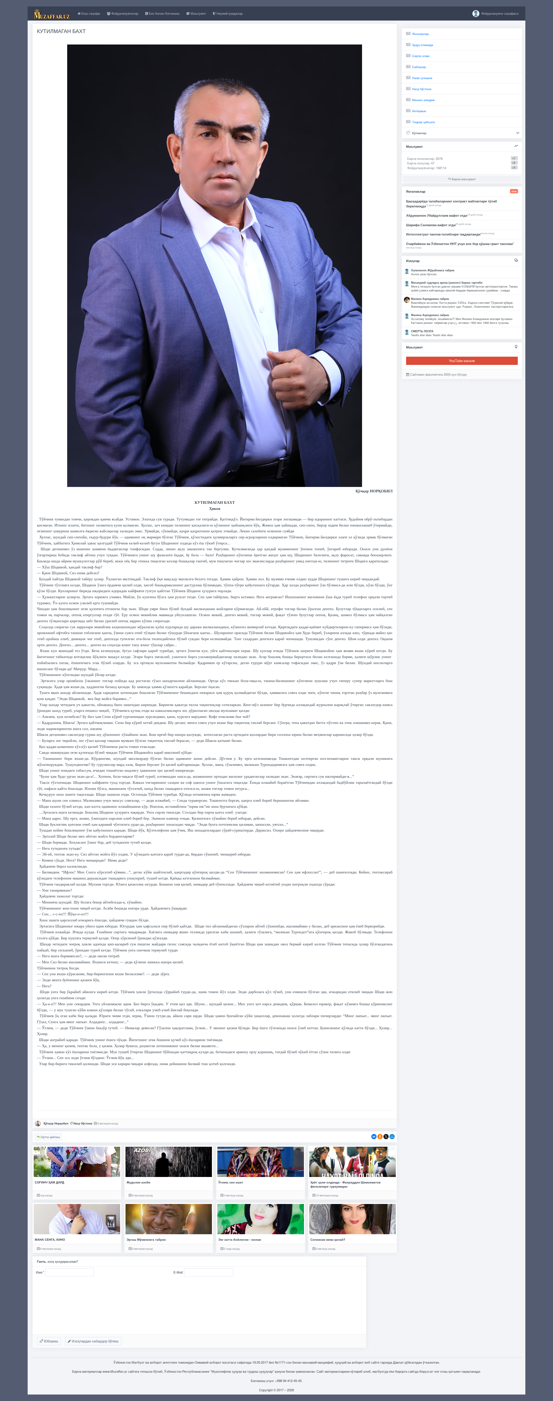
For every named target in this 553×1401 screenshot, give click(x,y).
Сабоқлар (419, 67)
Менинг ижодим (423, 100)
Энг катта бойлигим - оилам (239, 1239)
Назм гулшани (422, 78)
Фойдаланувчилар (124, 13)
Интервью (419, 111)
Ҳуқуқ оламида (422, 45)
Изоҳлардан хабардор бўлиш (95, 1341)
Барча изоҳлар (418, 163)
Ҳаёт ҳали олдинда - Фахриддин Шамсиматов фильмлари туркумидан (345, 1184)
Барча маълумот (463, 179)
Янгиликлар (420, 34)
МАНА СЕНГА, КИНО (50, 1239)
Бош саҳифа (90, 13)
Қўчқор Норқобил (56, 1123)
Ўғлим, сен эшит (230, 1182)
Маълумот (198, 13)
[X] (386, 1136)
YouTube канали (462, 360)
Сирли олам (420, 56)
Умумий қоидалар (229, 13)
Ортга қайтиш (50, 1137)
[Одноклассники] (380, 1136)
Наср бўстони (82, 1123)
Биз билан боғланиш (164, 13)
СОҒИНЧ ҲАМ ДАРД (49, 1182)
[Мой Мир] (392, 1136)
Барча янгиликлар (425, 158)
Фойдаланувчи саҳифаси (499, 13)
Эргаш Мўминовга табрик (146, 1239)
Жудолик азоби (138, 1182)
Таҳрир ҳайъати (423, 122)
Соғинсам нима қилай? (327, 1239)
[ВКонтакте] (374, 1136)
